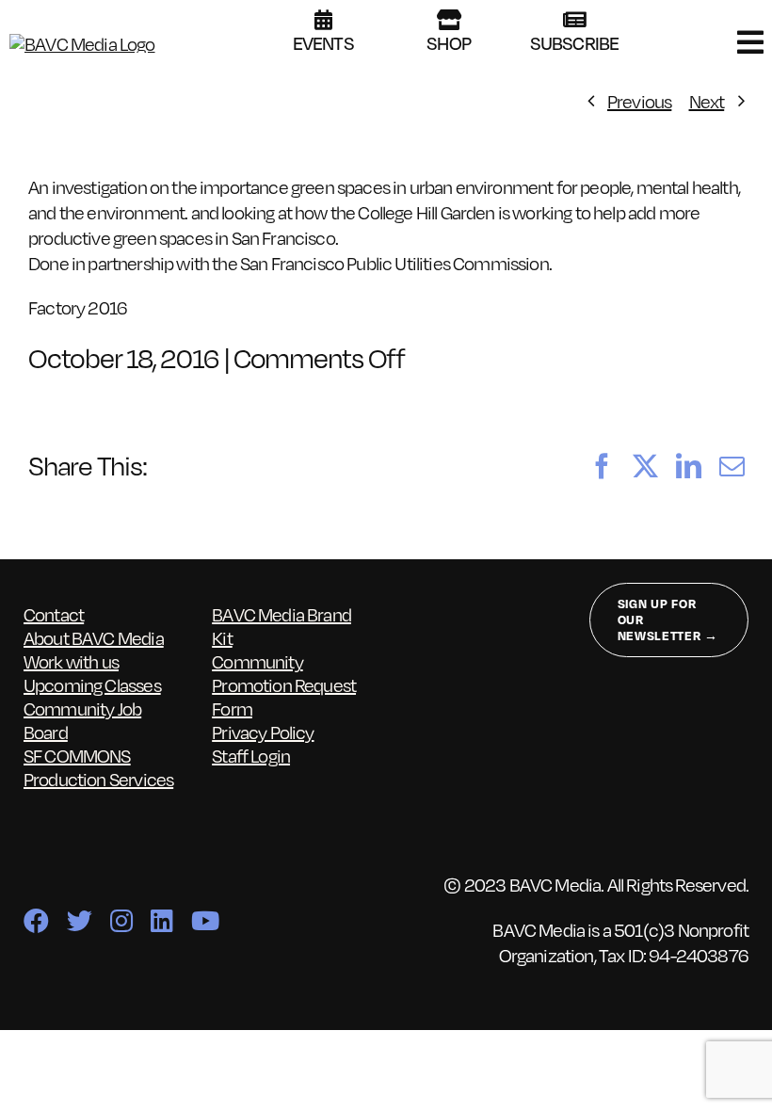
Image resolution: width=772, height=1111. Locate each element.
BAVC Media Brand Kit (281, 626)
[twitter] (79, 920)
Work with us (71, 661)
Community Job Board (82, 720)
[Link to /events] (322, 19)
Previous (639, 101)
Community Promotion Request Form (284, 684)
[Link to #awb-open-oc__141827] (750, 42)
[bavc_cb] (82, 43)
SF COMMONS (77, 755)
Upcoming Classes (92, 684)
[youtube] (204, 920)
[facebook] (36, 920)
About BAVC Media (94, 637)
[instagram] (121, 920)
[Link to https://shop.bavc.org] (448, 19)
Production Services (98, 778)
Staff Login (251, 755)
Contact (54, 614)
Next (707, 101)
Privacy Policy (263, 731)
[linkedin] (161, 920)
